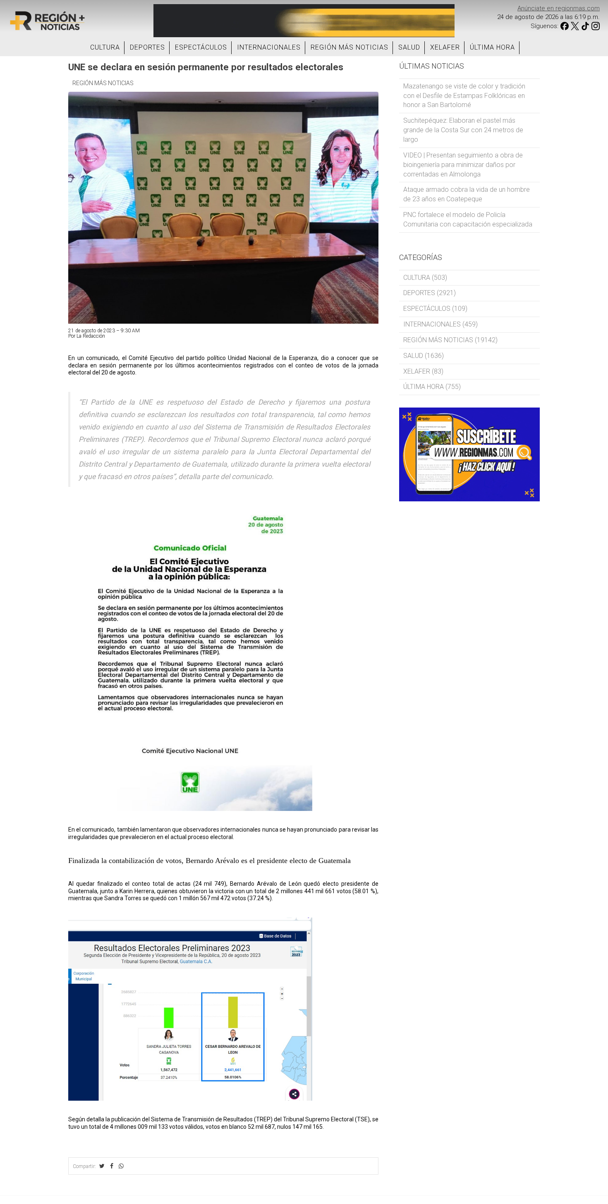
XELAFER (445, 47)
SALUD (409, 47)
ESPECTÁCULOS (201, 47)
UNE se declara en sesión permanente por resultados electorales (205, 67)
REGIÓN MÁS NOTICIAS (349, 47)
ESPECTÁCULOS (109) (435, 308)
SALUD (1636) (423, 356)
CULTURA (105, 47)
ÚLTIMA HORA (492, 47)
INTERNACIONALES (269, 47)
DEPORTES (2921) (429, 293)
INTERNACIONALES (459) (440, 324)
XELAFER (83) (423, 371)
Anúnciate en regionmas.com (558, 8)
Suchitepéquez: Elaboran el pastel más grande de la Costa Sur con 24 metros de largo (463, 130)
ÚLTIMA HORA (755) (432, 387)
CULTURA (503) (425, 277)
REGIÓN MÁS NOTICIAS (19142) (450, 340)
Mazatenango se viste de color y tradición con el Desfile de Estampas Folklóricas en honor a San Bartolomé (464, 95)
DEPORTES (147, 47)
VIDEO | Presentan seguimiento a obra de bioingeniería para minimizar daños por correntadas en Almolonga (463, 164)
